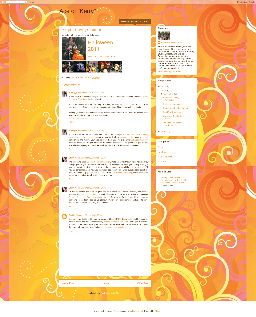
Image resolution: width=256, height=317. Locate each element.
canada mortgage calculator (116, 222)
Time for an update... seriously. (173, 124)
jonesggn (73, 92)
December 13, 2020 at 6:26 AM (89, 215)
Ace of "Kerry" (77, 11)
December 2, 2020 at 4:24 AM (94, 188)
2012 (164, 90)
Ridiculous (163, 161)
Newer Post (68, 283)
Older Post (142, 283)
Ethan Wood (74, 158)
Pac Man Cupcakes (172, 112)
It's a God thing (165, 157)
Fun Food (162, 152)
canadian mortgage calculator (113, 227)
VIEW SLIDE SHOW (95, 56)
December (169, 94)
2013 (164, 86)
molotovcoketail (136, 311)
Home (106, 283)
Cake (160, 147)
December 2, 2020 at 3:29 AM (91, 131)
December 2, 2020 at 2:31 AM (91, 92)
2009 (164, 131)
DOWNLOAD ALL (110, 56)
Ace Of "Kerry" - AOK (171, 42)
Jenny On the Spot (170, 177)
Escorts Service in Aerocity (135, 134)
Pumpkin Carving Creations (171, 98)
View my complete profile (169, 71)
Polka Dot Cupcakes (172, 104)
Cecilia (72, 215)
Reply (71, 122)
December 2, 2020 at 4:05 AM (94, 158)
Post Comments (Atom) (111, 293)
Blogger (158, 311)
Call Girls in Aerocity (77, 118)
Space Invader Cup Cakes (175, 108)
